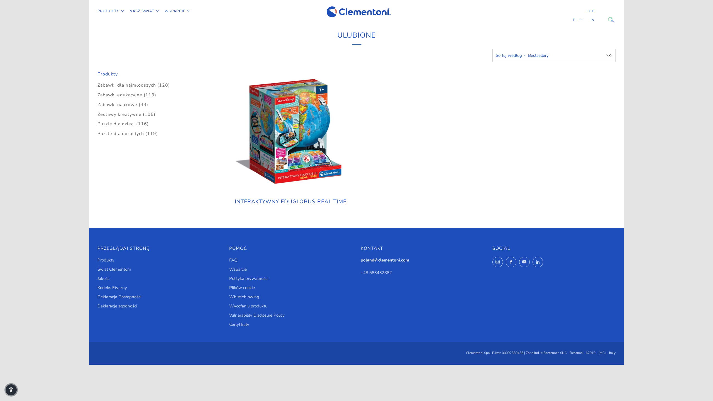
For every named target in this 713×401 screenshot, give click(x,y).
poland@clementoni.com (385, 260)
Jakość (103, 278)
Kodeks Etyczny (112, 287)
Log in (591, 16)
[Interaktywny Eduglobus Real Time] (290, 132)
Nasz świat (142, 11)
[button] (11, 390)
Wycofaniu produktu (248, 306)
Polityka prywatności (248, 278)
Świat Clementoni (114, 269)
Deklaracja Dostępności (119, 297)
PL (575, 20)
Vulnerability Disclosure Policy (257, 315)
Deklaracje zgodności (117, 306)
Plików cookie (242, 287)
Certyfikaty (239, 324)
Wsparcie (175, 11)
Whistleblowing (244, 297)
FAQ (233, 260)
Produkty (108, 11)
